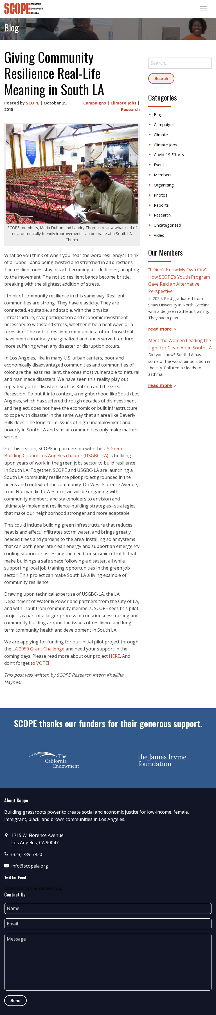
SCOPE (32, 103)
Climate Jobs (123, 103)
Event (159, 164)
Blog (158, 114)
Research (130, 109)
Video (159, 235)
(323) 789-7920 (26, 854)
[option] (54, 760)
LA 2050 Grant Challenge (38, 649)
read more (160, 329)
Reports (161, 205)
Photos (160, 195)
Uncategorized (167, 225)
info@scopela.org (29, 866)
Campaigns (94, 103)
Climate (161, 134)
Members (163, 174)
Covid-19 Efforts (169, 154)
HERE (114, 656)
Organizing (164, 185)
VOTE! (42, 663)
